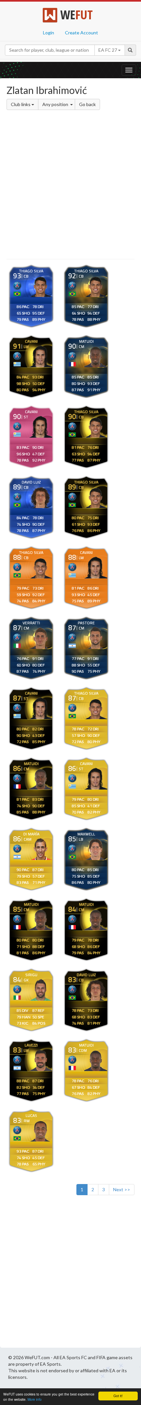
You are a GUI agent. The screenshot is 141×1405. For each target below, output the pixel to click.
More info (35, 1399)
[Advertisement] (70, 185)
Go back (87, 104)
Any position (55, 104)
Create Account (81, 32)
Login (48, 32)
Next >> (121, 1189)
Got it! (118, 1395)
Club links (21, 104)
